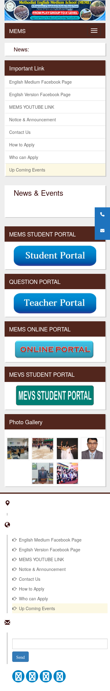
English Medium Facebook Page (40, 82)
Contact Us (20, 132)
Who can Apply (23, 157)
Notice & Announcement (32, 119)
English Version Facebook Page (40, 94)
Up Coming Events (27, 170)
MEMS (17, 31)
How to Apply (22, 145)
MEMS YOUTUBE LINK (31, 107)
